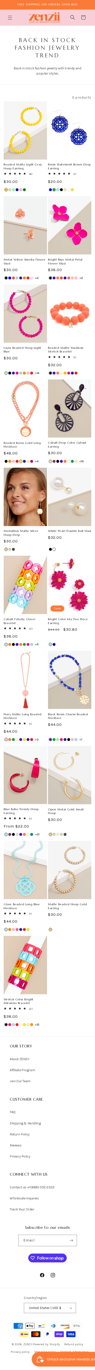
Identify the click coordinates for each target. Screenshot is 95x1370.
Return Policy (20, 1134)
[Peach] (72, 278)
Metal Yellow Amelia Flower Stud (25, 261)
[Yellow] (72, 189)
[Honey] (6, 189)
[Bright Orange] (31, 1024)
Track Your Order (22, 1209)
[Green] (54, 189)
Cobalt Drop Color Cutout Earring (67, 444)
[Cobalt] (54, 278)
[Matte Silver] (9, 549)
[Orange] (24, 278)
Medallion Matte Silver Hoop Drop (21, 533)
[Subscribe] (71, 1240)
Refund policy (73, 1344)
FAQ (13, 1112)
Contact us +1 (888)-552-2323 (32, 1187)
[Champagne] (65, 189)
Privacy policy (20, 1352)
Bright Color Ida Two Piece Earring (68, 621)
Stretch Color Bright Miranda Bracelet (18, 1001)
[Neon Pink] (68, 278)
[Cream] (61, 373)
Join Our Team (20, 1081)
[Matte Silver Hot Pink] (31, 461)
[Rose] (31, 278)
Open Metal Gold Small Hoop (66, 811)
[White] (68, 189)
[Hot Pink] (17, 373)
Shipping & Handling (25, 1123)
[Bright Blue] (57, 189)
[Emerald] (24, 189)
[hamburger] (10, 18)
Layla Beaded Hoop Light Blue (22, 349)
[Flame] (13, 278)
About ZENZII (19, 1059)
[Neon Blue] (17, 189)
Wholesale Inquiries (24, 1198)
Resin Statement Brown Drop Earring (69, 166)
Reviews (15, 1145)
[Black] (61, 189)
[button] (10, 17)
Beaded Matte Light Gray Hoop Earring (23, 166)
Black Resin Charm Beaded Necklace (68, 716)
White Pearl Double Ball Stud (69, 531)
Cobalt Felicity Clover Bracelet (20, 621)
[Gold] (28, 461)
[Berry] (54, 461)
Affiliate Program (22, 1070)
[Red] (28, 278)
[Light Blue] (17, 278)
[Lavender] (20, 189)
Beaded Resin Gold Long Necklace (22, 445)
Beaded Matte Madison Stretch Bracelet (66, 349)
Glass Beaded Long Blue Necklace (22, 906)
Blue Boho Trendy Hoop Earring (21, 811)
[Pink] (76, 278)
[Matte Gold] (6, 549)
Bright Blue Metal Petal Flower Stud (65, 261)
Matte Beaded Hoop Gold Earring (67, 906)
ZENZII (27, 1344)
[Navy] (20, 278)
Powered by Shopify (46, 1344)
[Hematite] (13, 549)
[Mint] (13, 189)
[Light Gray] (9, 189)
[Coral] (57, 278)
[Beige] (50, 461)
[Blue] (50, 189)
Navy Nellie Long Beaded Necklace (23, 716)
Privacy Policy (20, 1156)
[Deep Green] (72, 461)
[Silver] (61, 834)
